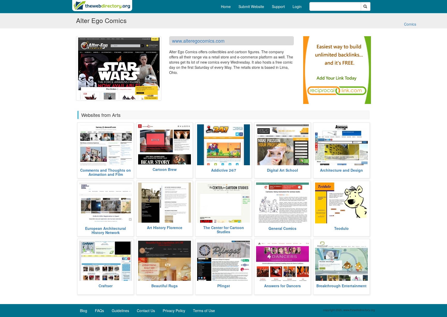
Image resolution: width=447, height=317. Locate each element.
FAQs (99, 310)
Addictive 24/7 (223, 170)
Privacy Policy (174, 310)
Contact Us (146, 310)
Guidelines (120, 310)
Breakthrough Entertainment (341, 285)
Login (297, 6)
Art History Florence (164, 227)
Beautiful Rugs (164, 285)
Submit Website (251, 6)
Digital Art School (282, 170)
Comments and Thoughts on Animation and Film (105, 172)
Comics (410, 24)
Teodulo (341, 228)
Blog (83, 310)
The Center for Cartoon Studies (223, 229)
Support (278, 6)
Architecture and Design (341, 170)
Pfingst (223, 285)
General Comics (282, 228)
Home (226, 6)
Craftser (106, 285)
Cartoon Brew (165, 169)
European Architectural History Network (105, 230)
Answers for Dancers (282, 285)
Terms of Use (204, 310)
